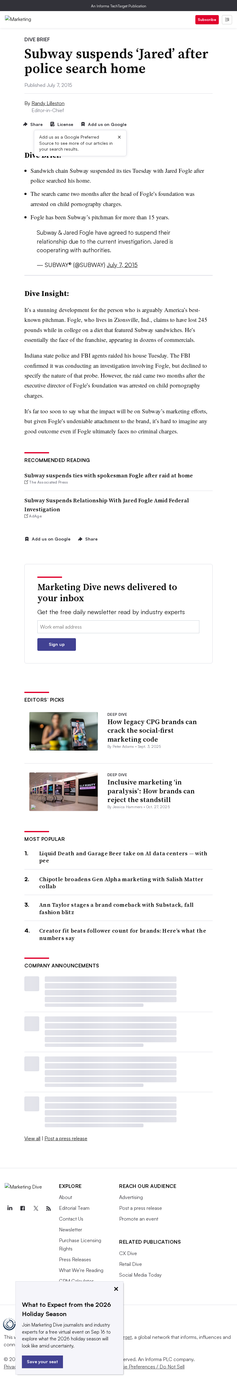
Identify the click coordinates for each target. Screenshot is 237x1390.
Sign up (57, 644)
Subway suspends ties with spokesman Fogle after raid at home (108, 475)
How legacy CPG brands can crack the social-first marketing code (152, 730)
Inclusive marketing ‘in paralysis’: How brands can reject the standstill (151, 790)
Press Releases (75, 1259)
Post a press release (65, 1138)
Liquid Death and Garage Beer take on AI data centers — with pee (123, 857)
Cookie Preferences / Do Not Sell (148, 1367)
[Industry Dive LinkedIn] (9, 1208)
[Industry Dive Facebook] (22, 1208)
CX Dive (128, 1253)
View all (32, 1138)
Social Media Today (140, 1275)
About (65, 1197)
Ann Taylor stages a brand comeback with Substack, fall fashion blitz (116, 908)
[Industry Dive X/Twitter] (35, 1208)
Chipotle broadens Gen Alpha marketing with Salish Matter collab (121, 883)
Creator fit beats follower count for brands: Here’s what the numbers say (122, 934)
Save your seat (42, 1361)
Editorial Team (74, 1208)
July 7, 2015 (122, 265)
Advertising (131, 1197)
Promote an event (138, 1219)
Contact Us (71, 1219)
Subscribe (207, 19)
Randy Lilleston (47, 103)
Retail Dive (130, 1264)
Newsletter (70, 1229)
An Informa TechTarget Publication (118, 6)
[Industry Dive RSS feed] (48, 1208)
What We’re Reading (81, 1270)
